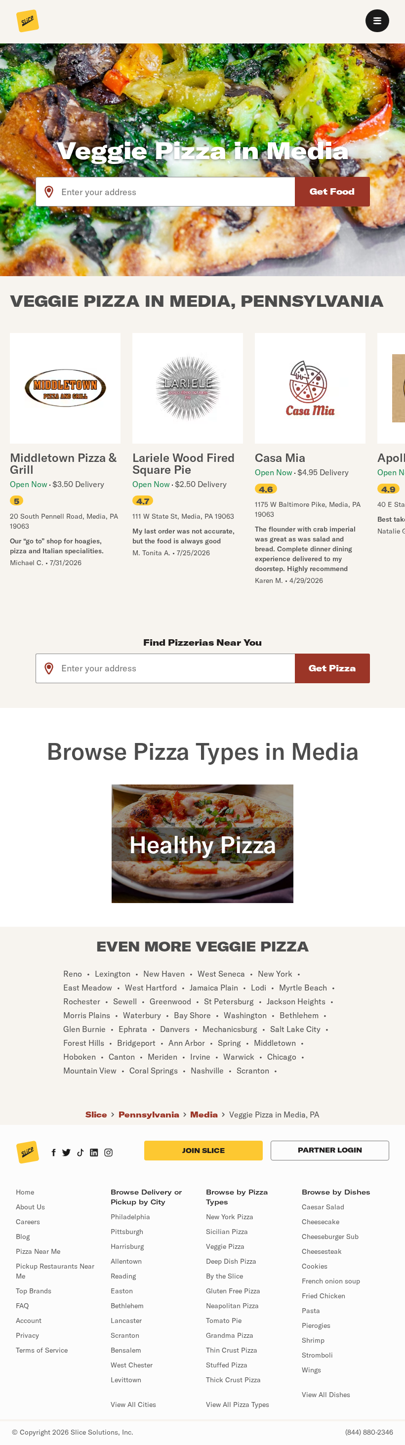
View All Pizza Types (237, 1404)
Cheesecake (320, 1221)
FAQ (22, 1305)
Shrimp (313, 1340)
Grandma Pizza (229, 1335)
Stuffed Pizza (226, 1365)
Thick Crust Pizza (233, 1379)
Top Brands (33, 1290)
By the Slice (224, 1276)
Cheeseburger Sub (330, 1236)
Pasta (311, 1310)
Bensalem (126, 1350)
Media (204, 1114)
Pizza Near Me (38, 1251)
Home (25, 1192)
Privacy (27, 1335)
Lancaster (126, 1320)
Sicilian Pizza (227, 1231)
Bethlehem (127, 1305)
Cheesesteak (322, 1251)
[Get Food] (332, 191)
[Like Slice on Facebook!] (53, 1153)
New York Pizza (229, 1216)
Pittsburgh (127, 1231)
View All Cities (133, 1404)
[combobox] (178, 191)
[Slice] (28, 21)
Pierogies (316, 1325)
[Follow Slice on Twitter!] (66, 1153)
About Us (30, 1206)
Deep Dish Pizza (231, 1261)
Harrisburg (127, 1246)
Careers (28, 1221)
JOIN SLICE (203, 1150)
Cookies (314, 1266)
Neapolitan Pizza (232, 1305)
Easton (122, 1290)
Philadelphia (130, 1216)
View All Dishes (326, 1394)
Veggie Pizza (225, 1246)
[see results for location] (49, 191)
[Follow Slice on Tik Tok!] (80, 1153)
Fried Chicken (323, 1295)
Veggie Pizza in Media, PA (274, 1114)
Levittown (126, 1379)
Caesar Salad (323, 1206)
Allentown (126, 1261)
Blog (23, 1236)
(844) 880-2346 (369, 1432)
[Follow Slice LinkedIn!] (94, 1153)
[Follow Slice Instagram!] (108, 1153)
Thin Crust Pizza (231, 1350)
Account (28, 1320)
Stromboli (317, 1355)
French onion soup (331, 1281)
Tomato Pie (224, 1320)
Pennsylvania (149, 1114)
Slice (96, 1114)
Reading (123, 1276)
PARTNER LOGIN (330, 1150)
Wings (311, 1369)
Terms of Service (42, 1350)
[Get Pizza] (332, 668)
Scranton (125, 1335)
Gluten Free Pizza (233, 1290)
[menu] (377, 20)
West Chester (132, 1365)
